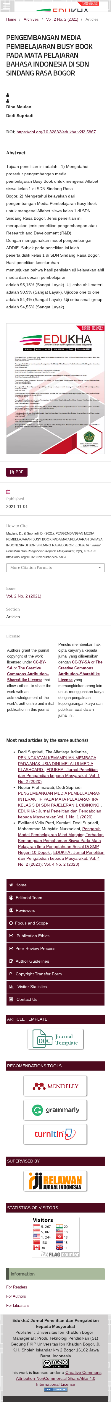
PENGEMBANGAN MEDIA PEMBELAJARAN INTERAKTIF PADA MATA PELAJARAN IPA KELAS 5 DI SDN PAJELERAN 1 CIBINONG (59, 799)
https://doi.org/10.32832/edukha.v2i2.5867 (56, 131)
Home (11, 19)
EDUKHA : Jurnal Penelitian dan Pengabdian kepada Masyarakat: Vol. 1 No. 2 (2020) (59, 775)
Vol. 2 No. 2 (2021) (62, 19)
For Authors (16, 1296)
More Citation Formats (31, 567)
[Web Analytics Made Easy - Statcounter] (55, 1390)
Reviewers (25, 910)
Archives (31, 19)
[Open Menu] (6, 6)
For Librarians (18, 1305)
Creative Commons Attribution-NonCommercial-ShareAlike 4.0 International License (59, 1378)
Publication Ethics (32, 935)
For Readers (16, 1287)
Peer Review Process (35, 948)
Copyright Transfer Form (39, 974)
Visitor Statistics (31, 986)
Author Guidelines (32, 961)
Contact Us (26, 999)
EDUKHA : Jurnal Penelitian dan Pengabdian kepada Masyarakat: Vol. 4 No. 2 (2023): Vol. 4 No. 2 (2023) (61, 858)
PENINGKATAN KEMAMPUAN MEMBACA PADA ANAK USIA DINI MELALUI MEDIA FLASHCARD (57, 763)
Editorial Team (29, 897)
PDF (19, 472)
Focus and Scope (31, 923)
